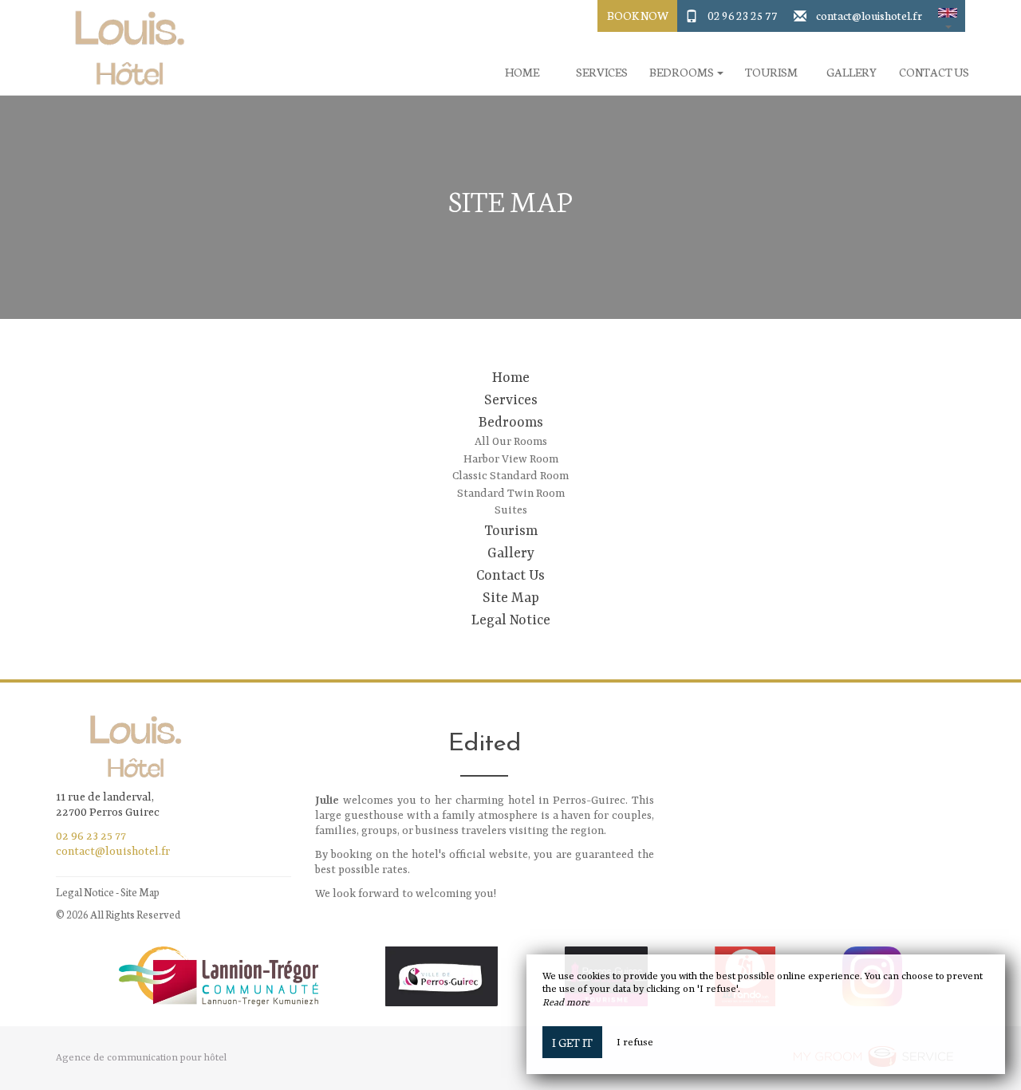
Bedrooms (511, 423)
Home (522, 72)
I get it (572, 1042)
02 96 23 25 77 (743, 15)
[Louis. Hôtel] (123, 48)
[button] (947, 16)
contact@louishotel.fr (869, 15)
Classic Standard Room (510, 476)
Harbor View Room (510, 459)
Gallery (851, 72)
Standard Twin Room (511, 493)
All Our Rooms (511, 441)
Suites (511, 510)
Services (602, 72)
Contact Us (934, 72)
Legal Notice (510, 620)
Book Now (637, 15)
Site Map (511, 598)
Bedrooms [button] (682, 72)
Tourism (771, 72)
